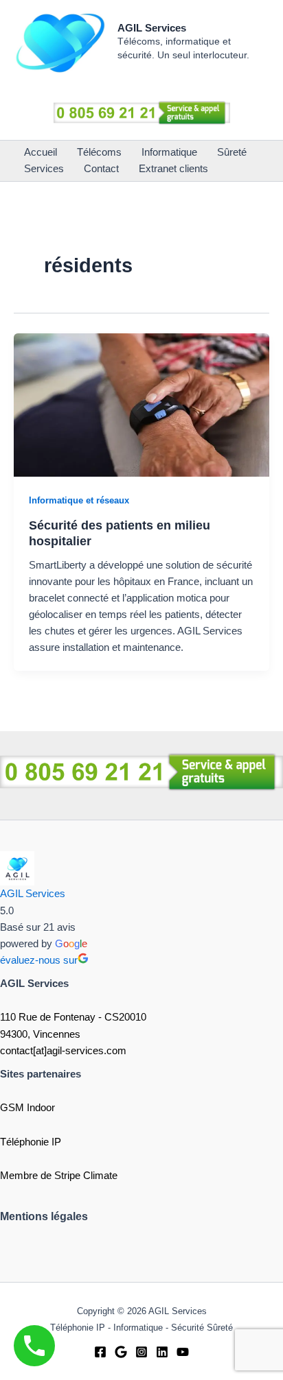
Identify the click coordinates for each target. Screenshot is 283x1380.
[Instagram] (141, 1352)
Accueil (40, 152)
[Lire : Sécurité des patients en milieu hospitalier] (141, 403)
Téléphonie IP (30, 1142)
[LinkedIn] (162, 1352)
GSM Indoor (27, 1107)
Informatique (169, 152)
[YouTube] (183, 1352)
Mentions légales (44, 1216)
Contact (101, 168)
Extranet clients (173, 168)
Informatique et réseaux (79, 500)
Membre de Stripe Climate (58, 1175)
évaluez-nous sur (39, 960)
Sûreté (232, 152)
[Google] (121, 1352)
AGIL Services (151, 28)
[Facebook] (100, 1352)
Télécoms (99, 152)
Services (44, 168)
